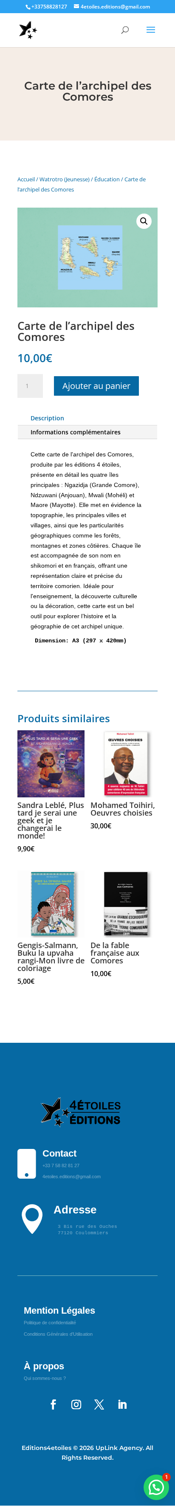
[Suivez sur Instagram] (76, 1404)
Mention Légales (59, 1310)
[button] (144, 221)
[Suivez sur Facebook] (53, 1404)
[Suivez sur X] (99, 1404)
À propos (44, 1366)
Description (47, 418)
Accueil (26, 179)
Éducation (107, 179)
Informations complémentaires (76, 432)
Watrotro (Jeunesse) (65, 179)
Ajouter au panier (96, 385)
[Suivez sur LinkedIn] (122, 1404)
